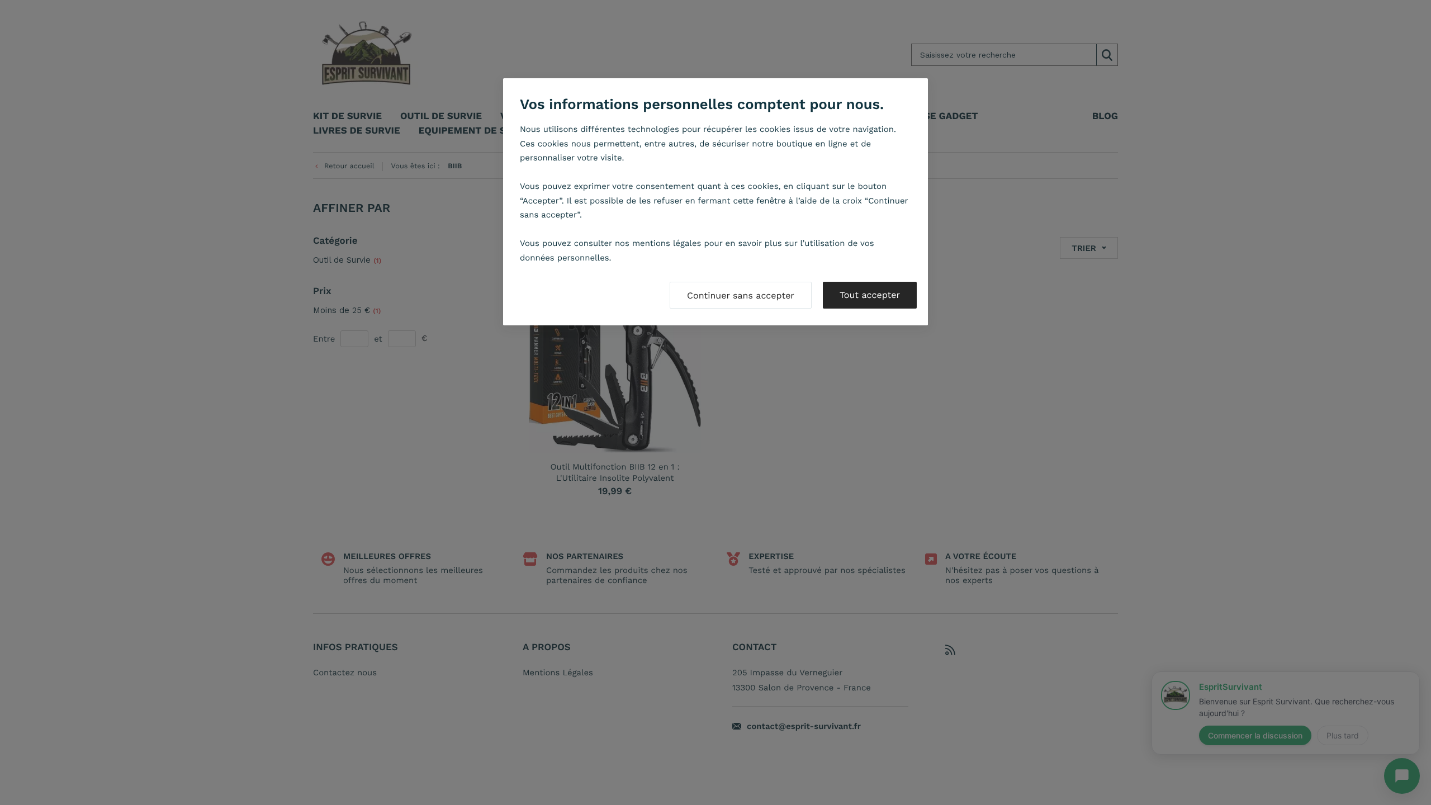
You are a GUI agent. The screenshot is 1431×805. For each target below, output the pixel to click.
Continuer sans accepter (740, 295)
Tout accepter (870, 295)
